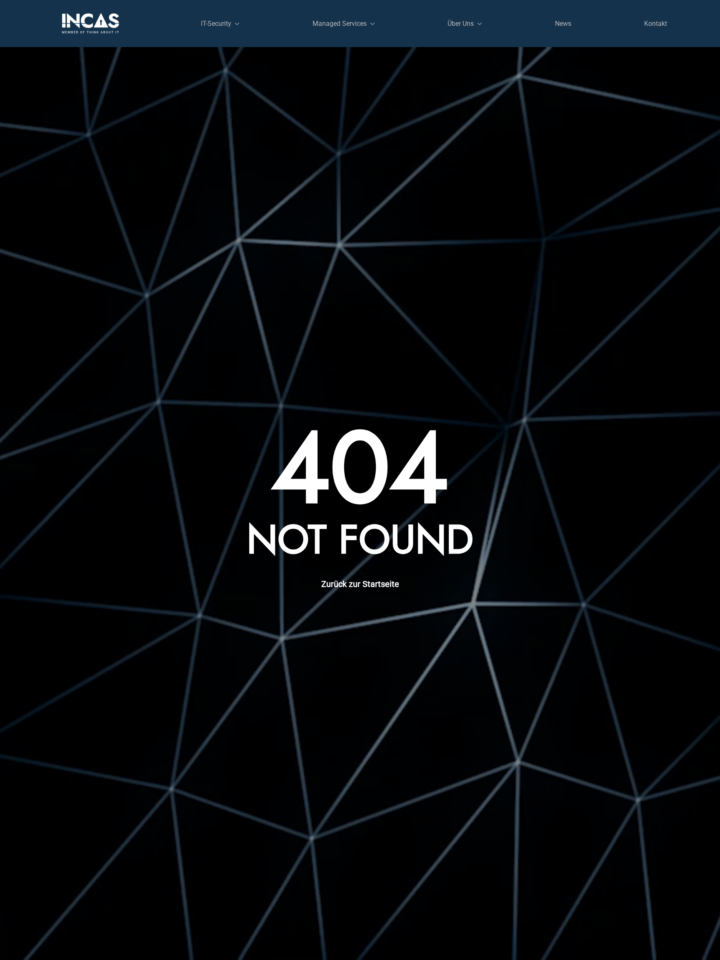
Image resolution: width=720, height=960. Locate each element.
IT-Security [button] (216, 24)
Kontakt (655, 24)
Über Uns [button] (461, 24)
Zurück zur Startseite (360, 584)
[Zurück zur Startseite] (91, 23)
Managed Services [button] (339, 24)
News (563, 24)
